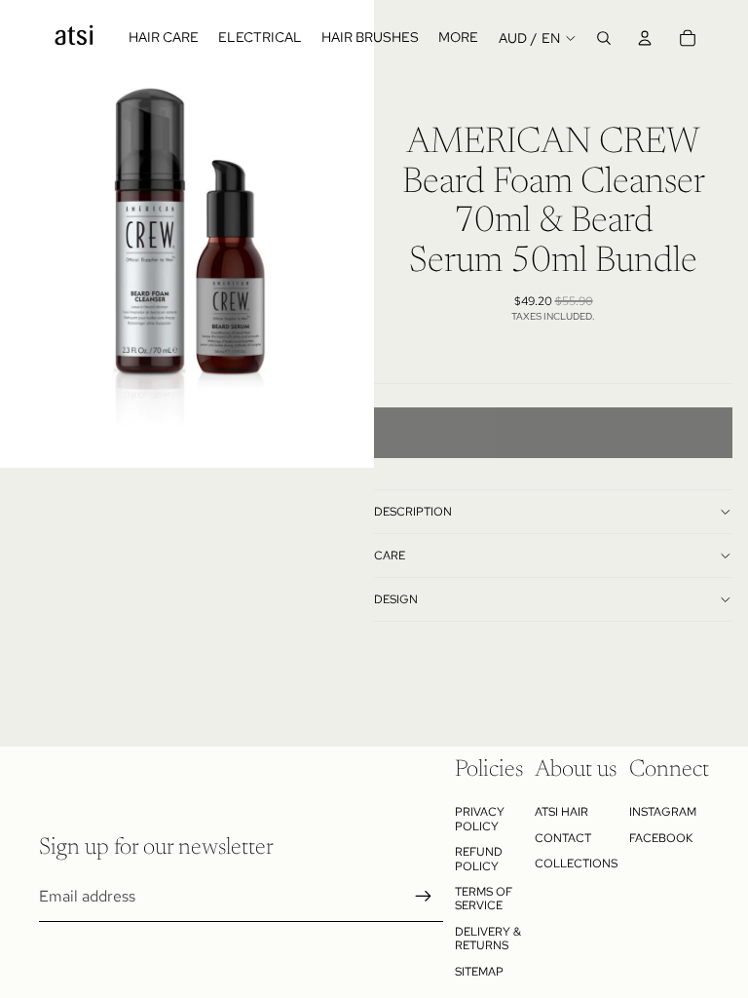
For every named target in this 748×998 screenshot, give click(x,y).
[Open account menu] (644, 38)
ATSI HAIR (561, 812)
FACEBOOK (660, 838)
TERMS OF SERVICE (483, 898)
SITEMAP (479, 971)
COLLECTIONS (576, 863)
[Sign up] (423, 896)
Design (396, 599)
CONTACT (563, 838)
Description (413, 511)
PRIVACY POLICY (480, 818)
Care (389, 555)
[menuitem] (458, 38)
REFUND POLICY (479, 858)
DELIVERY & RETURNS (488, 938)
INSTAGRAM (662, 812)
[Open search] (603, 38)
